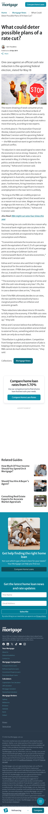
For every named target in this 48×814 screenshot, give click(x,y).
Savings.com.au (33, 806)
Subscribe (24, 611)
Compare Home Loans (35, 4)
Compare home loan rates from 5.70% (24, 383)
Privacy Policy (41, 616)
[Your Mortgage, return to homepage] (10, 4)
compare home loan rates (24, 397)
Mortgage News (19, 12)
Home (4, 12)
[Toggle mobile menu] (40, 801)
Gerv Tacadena (11, 47)
